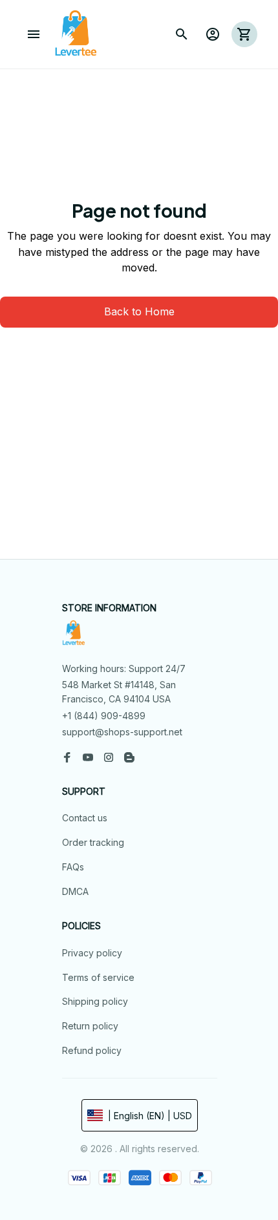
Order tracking (93, 842)
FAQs (73, 866)
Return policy (90, 1025)
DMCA (75, 891)
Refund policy (92, 1050)
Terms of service (98, 977)
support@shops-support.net (122, 731)
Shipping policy (95, 1001)
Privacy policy (92, 952)
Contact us (84, 817)
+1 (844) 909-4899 (103, 715)
